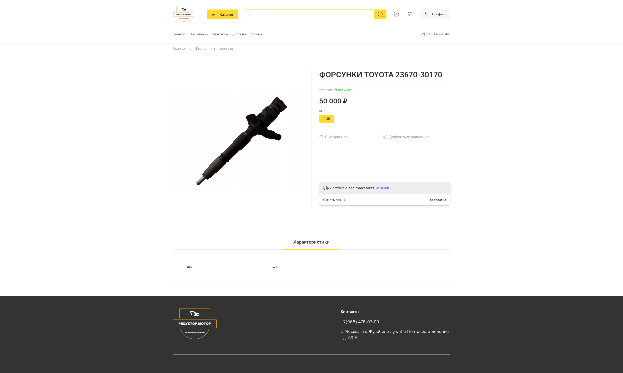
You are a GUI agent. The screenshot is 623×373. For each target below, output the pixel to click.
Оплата (256, 34)
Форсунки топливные (214, 48)
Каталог (227, 14)
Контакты (220, 34)
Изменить (383, 188)
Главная (179, 48)
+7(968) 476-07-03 (435, 34)
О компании (199, 34)
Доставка (239, 34)
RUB (322, 111)
